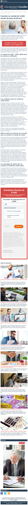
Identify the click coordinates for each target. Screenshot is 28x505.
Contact (20, 503)
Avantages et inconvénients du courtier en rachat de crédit (13, 302)
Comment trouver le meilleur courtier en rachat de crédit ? (13, 431)
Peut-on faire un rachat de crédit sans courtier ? (11, 409)
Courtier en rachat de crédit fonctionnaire (10, 387)
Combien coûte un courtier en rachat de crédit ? (11, 345)
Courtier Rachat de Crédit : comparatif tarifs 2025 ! (9, 12)
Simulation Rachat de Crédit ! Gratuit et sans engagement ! (14, 43)
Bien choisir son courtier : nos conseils (12, 11)
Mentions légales (14, 503)
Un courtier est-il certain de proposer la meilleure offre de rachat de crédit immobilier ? (13, 367)
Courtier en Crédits (23, 11)
